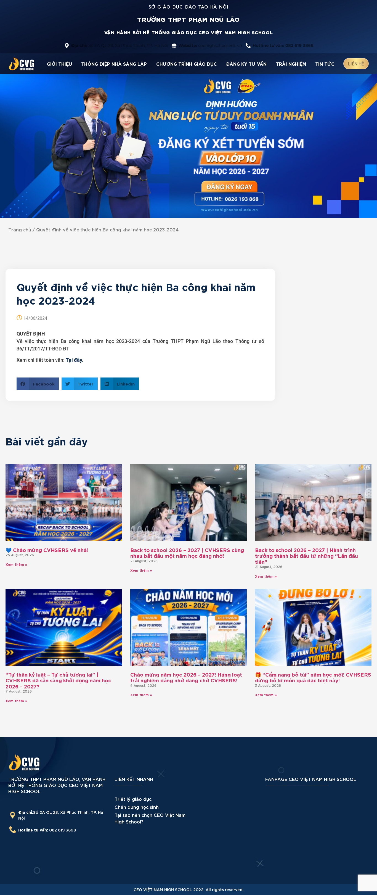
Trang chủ (19, 229)
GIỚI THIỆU (59, 63)
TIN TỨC (324, 63)
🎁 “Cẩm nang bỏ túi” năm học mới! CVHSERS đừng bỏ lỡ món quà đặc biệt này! (313, 677)
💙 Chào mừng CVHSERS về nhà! (47, 549)
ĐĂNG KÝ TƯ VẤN (246, 63)
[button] (38, 383)
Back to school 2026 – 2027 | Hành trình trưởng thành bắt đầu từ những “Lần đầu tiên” (306, 555)
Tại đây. (74, 360)
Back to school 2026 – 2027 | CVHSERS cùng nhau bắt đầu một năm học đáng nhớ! (187, 552)
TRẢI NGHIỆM (291, 63)
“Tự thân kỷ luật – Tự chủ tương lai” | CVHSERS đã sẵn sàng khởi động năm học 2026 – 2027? (58, 680)
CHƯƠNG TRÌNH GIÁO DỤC (186, 63)
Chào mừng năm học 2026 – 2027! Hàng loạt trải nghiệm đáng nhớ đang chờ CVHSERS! (186, 677)
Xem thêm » (16, 564)
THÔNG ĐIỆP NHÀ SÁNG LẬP (114, 63)
